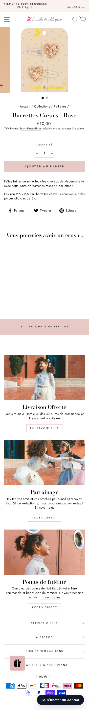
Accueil (25, 106)
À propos (44, 637)
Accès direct (44, 517)
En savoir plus (44, 428)
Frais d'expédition (31, 128)
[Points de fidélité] (44, 552)
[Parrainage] (44, 462)
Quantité (45, 144)
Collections (42, 106)
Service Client (44, 623)
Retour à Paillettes (48, 326)
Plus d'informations (45, 651)
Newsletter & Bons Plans (44, 665)
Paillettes (60, 106)
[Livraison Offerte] (44, 377)
